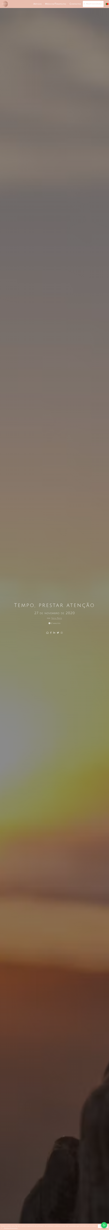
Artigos (37, 4)
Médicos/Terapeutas (55, 4)
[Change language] (107, 4)
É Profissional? (93, 4)
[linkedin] (54, 632)
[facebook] (51, 632)
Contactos (75, 4)
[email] (47, 632)
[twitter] (58, 632)
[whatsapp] (62, 632)
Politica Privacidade (11, 1228)
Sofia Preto (56, 618)
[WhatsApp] (104, 1225)
